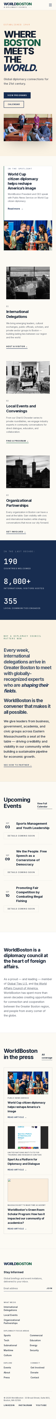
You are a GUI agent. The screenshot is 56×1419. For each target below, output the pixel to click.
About (7, 1372)
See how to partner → (18, 765)
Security (34, 1350)
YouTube (41, 1405)
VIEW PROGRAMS (17, 95)
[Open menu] (50, 5)
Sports (7, 1335)
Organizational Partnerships (12, 1321)
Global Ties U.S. (17, 983)
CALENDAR (14, 104)
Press (7, 1377)
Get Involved (37, 1367)
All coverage (47, 1056)
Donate (34, 1372)
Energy (33, 1345)
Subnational (10, 1345)
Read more (15, 208)
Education (35, 1340)
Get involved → (16, 532)
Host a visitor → (17, 346)
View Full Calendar (42, 805)
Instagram (25, 1405)
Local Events (11, 1315)
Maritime (8, 1350)
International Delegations (11, 1308)
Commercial (36, 1335)
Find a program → (17, 441)
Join (49, 1288)
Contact (34, 1377)
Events (7, 1367)
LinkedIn (9, 1405)
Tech (6, 1340)
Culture (8, 1355)
